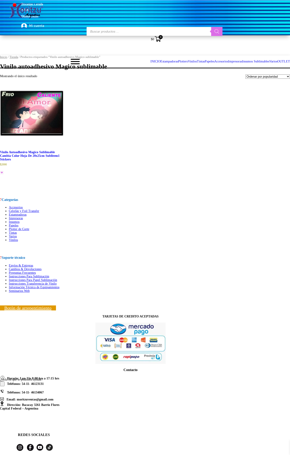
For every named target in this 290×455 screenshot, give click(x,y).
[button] (2, 173)
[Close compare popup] (2, 383)
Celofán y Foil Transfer (24, 211)
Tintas (13, 232)
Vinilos (13, 240)
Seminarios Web (19, 291)
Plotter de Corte (19, 229)
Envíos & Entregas (21, 265)
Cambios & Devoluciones (25, 269)
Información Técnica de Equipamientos (34, 287)
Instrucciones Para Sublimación (29, 276)
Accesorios (16, 207)
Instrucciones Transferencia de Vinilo (33, 283)
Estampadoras (18, 214)
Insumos (14, 222)
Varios (13, 236)
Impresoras (16, 218)
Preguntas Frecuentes (22, 272)
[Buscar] (216, 31)
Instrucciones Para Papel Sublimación (33, 280)
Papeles (13, 225)
